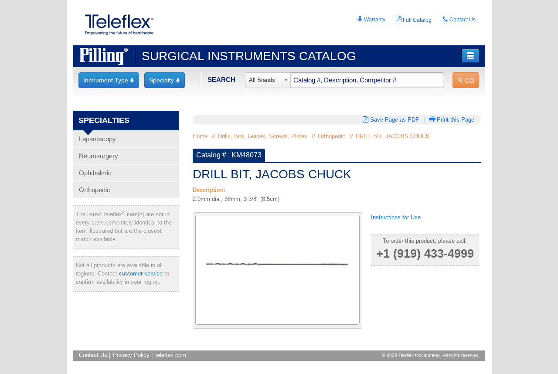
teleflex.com (170, 355)
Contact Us (459, 19)
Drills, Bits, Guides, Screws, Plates (262, 136)
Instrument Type (108, 80)
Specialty (164, 80)
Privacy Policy (131, 355)
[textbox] (344, 80)
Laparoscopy (97, 139)
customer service (141, 273)
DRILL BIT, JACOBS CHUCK (393, 136)
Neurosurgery (98, 156)
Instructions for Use (396, 217)
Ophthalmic (95, 173)
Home (200, 136)
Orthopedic (94, 190)
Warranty (371, 19)
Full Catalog (413, 19)
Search (221, 79)
